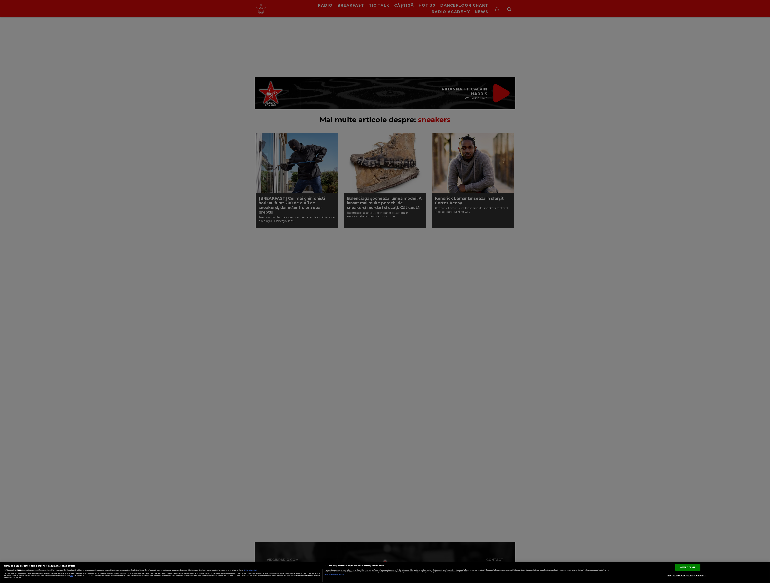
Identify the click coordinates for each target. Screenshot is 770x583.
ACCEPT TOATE (687, 567)
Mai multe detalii (250, 570)
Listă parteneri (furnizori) (334, 575)
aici (71, 576)
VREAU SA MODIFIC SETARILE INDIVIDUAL (687, 576)
